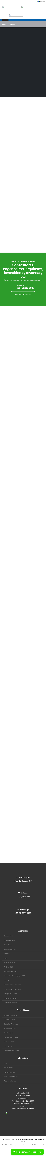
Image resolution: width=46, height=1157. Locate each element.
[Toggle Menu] (5, 21)
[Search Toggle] (4, 16)
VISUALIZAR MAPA (23, 1095)
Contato (6, 954)
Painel (6, 1063)
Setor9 (23, 1141)
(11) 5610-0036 (28, 1101)
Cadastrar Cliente (9, 1019)
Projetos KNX (8, 967)
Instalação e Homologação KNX (14, 976)
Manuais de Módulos (11, 971)
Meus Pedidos (8, 1067)
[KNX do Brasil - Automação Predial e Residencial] (11, 9)
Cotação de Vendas (10, 993)
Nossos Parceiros (9, 940)
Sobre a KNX (8, 936)
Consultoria (8, 945)
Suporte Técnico (9, 962)
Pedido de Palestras (10, 1002)
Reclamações (8, 1046)
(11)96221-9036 (27, 1103)
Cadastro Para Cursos (11, 1037)
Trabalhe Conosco (10, 949)
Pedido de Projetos (10, 998)
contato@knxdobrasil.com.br (23, 1109)
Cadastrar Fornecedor (11, 1024)
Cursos (6, 980)
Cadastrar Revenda (10, 1015)
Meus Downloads (9, 1072)
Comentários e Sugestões (12, 989)
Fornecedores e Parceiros (12, 985)
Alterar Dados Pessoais (11, 1076)
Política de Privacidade (11, 1050)
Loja (5, 958)
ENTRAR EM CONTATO (23, 294)
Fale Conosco (8, 1033)
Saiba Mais (6, 162)
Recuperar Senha (10, 1081)
